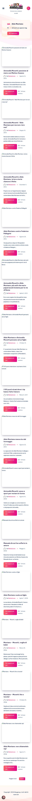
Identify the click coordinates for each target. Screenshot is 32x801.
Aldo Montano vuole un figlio (15, 595)
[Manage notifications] (3, 797)
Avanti (22, 778)
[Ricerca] (28, 8)
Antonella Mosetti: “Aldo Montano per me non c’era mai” (14, 125)
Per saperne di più (10, 93)
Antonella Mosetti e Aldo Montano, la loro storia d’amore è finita (14, 179)
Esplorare (14, 33)
